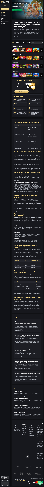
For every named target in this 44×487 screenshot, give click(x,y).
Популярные (31, 427)
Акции (15, 425)
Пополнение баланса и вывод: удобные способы (21, 113)
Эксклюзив (31, 435)
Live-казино (23, 42)
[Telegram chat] (3, 485)
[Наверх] (27, 456)
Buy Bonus (31, 429)
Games (28, 42)
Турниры (16, 427)
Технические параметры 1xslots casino (21, 100)
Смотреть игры (22, 91)
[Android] (3, 481)
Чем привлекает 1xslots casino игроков (35, 100)
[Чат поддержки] (40, 483)
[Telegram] (7, 485)
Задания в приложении (17, 430)
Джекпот (31, 433)
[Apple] (7, 481)
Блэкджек (24, 428)
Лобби (13, 42)
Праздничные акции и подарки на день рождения (35, 113)
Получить (17, 11)
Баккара (24, 432)
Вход (5, 5)
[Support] (3, 483)
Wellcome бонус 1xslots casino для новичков (35, 104)
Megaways (31, 431)
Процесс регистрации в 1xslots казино (20, 104)
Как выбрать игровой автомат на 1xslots (35, 109)
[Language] (7, 483)
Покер (23, 430)
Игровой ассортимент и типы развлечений (20, 109)
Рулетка (24, 426)
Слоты (17, 42)
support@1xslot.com (20, 480)
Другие (23, 434)
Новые (30, 425)
